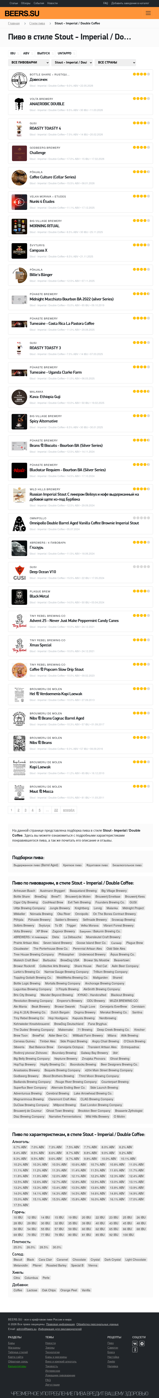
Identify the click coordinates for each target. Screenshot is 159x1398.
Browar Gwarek (65, 1006)
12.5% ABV (21, 1182)
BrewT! (56, 896)
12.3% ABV (117, 1176)
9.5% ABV (37, 1158)
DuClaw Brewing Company (31, 1105)
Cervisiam (138, 1006)
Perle (46, 1278)
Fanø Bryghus (97, 1024)
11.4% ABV (78, 1170)
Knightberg (82, 908)
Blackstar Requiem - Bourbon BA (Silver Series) (68, 470)
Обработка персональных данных (97, 1324)
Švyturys (37, 245)
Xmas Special (40, 645)
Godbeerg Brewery (45, 147)
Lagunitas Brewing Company (32, 989)
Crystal (95, 1259)
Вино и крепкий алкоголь (61, 1361)
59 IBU (72, 1229)
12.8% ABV (78, 1182)
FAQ (105, 3)
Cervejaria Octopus (70, 1047)
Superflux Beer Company (30, 1087)
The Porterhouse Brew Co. (50, 948)
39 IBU (86, 1223)
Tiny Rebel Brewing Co (47, 615)
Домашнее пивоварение (60, 1375)
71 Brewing (85, 1029)
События (39, 3)
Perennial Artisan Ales (87, 948)
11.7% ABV (136, 1170)
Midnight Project (133, 908)
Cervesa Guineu (24, 1041)
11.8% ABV (21, 1176)
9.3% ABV (20, 1158)
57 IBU (59, 1229)
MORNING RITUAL (44, 226)
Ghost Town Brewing (59, 1111)
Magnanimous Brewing (29, 1099)
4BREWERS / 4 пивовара (48, 542)
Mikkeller (19, 914)
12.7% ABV (59, 1182)
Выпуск (44, 53)
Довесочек (38, 80)
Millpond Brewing (64, 1105)
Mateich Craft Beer (26, 960)
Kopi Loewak (40, 767)
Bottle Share (40, 74)
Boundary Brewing (64, 1053)
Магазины (14, 1347)
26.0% (31, 1247)
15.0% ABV (21, 1199)
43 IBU (113, 1223)
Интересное (52, 1371)
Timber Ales (47, 1041)
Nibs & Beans (41, 743)
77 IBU (45, 1235)
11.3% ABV (59, 1170)
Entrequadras (130, 1047)
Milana (112, 1035)
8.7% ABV (72, 1153)
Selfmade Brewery (95, 919)
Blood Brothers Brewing (58, 1076)
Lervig (98, 908)
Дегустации (52, 1384)
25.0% (18, 1247)
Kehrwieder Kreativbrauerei (31, 1024)
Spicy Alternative (44, 421)
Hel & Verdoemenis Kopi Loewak (56, 694)
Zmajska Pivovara (93, 1058)
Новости (52, 3)
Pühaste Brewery (44, 294)
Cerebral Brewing (57, 1093)
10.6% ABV (78, 1164)
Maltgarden (100, 977)
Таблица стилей (18, 1352)
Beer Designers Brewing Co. (119, 1064)
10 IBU (18, 1217)
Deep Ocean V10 (43, 572)
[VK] (134, 1343)
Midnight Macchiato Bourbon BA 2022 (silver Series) (71, 299)
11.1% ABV (21, 1170)
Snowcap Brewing (123, 919)
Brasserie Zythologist (128, 1111)
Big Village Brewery (46, 220)
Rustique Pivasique (69, 74)
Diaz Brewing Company (29, 1116)
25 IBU (127, 1217)
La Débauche (72, 937)
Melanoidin (21, 1265)
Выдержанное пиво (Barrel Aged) (36, 865)
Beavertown (122, 960)
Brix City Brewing (25, 995)
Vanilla (86, 1290)
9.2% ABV (125, 1153)
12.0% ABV (59, 1176)
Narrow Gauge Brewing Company (67, 972)
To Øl (58, 925)
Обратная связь (18, 1361)
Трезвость (51, 1366)
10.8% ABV (117, 1164)
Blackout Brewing (122, 995)
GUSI (33, 123)
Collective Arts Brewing (55, 966)
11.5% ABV (98, 1170)
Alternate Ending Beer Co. (68, 1087)
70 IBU (31, 1235)
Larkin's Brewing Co (27, 972)
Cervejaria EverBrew (113, 1006)
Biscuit (18, 1259)
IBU (13, 53)
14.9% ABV (136, 1193)
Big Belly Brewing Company (32, 1058)
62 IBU (100, 1229)
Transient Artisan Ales (102, 1047)
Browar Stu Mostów (96, 960)
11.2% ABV (40, 1170)
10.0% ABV (109, 1158)
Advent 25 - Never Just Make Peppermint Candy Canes (74, 621)
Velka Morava (40, 196)
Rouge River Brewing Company (76, 1082)
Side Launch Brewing (104, 1087)
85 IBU (100, 1235)
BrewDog (41, 896)
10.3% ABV (40, 1164)
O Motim (119, 1116)
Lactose (32, 1290)
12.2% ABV (98, 1176)
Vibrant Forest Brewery (118, 925)
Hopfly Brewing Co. (52, 1064)
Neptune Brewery (65, 1058)
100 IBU (128, 1235)
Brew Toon (21, 1035)
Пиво (110, 1343)
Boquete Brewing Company (62, 1070)
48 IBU (141, 1223)
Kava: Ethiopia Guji (45, 397)
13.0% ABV (117, 1182)
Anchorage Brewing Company (104, 983)
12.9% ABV (98, 1182)
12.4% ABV (136, 1176)
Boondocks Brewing (83, 1064)
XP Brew (42, 931)
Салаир (116, 943)
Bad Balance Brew (41, 1047)
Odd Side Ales (116, 948)
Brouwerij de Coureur (28, 1111)
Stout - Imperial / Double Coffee (47, 85)
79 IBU (59, 1235)
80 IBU (72, 1235)
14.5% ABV (78, 1193)
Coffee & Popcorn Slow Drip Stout (57, 670)
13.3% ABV (40, 1187)
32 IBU (59, 1223)
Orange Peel (68, 1290)
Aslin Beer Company (125, 966)
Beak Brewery (41, 1006)
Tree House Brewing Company (34, 954)
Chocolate (79, 1259)
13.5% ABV (78, 1187)
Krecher (139, 1029)
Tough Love (87, 1006)
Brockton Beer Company (94, 1111)
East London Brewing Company (101, 1105)
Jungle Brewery (60, 908)
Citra (17, 1278)
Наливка (112, 1366)
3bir (115, 1053)
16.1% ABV (117, 1199)
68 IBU (141, 1229)
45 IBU (127, 1223)
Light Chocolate (135, 1259)
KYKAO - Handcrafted (92, 995)
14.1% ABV (40, 1193)
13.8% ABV (117, 1187)
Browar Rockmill (24, 966)
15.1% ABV (40, 1199)
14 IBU (45, 1217)
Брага (111, 1352)
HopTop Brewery (25, 1064)
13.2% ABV (21, 1187)
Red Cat (101, 966)
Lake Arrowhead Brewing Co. (93, 1093)
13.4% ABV (59, 1187)
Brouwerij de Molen (46, 689)
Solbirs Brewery (24, 925)
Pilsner (37, 1265)
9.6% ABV (55, 1158)
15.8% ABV (78, 1199)
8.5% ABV (37, 1153)
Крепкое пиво (72, 865)
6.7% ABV (20, 1147)
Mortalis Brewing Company (62, 983)
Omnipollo (38, 518)
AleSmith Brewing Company (101, 989)
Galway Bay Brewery (94, 1053)
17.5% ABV (21, 1205)
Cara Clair (45, 1259)
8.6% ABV (55, 1153)
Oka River (63, 914)
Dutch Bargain (60, 1012)
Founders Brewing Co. (110, 902)
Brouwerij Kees (135, 896)
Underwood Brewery (92, 954)
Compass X (38, 251)
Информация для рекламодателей (60, 1329)
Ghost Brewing (119, 1058)
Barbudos (49, 960)
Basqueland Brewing (83, 891)
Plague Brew (40, 591)
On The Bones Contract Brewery (114, 914)
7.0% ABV (37, 1147)
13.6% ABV (98, 1187)
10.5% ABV (59, 1164)
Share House (83, 966)
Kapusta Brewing (83, 1018)
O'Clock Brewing (134, 1041)
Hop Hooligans (58, 1018)
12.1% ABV (78, 1176)
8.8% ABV (90, 1153)
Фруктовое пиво (97, 865)
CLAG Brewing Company (97, 1099)
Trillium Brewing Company (110, 972)
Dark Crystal (113, 1259)
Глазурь (36, 548)
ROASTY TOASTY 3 (45, 348)
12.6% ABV (40, 1182)
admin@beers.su (26, 1329)
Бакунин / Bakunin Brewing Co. (100, 931)
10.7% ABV (98, 1164)
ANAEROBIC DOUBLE (47, 104)
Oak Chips (49, 1290)
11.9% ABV (40, 1176)
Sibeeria (19, 1047)
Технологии (52, 1352)
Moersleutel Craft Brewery (103, 937)
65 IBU (113, 1229)
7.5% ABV (72, 1147)
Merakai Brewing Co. (114, 1012)
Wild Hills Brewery (45, 489)
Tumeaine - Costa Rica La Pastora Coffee (62, 324)
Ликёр (111, 1361)
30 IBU (45, 1223)
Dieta (55, 937)
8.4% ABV (20, 1153)
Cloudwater (21, 948)
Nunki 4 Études (42, 202)
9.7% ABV (72, 1158)
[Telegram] (142, 1343)
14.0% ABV (21, 1193)
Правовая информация (60, 1324)
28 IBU (18, 1223)
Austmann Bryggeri (52, 891)
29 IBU (31, 1223)
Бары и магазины (56, 1357)
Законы (49, 1347)
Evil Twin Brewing (79, 902)
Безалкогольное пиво (127, 865)
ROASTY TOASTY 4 (45, 129)
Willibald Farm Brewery (88, 1035)
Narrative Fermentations (65, 1116)
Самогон (112, 1347)
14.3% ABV (59, 1193)
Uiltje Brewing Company (29, 908)
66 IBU (127, 1229)
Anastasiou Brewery (27, 1070)
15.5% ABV (59, 1199)
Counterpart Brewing (115, 1082)
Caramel (62, 1259)
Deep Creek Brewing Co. (113, 1029)
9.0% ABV (108, 1153)
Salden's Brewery (66, 919)
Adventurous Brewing (28, 1093)
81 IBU (86, 1235)
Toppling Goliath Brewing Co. (33, 977)
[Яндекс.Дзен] (134, 1349)
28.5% (44, 1247)
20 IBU (86, 1217)
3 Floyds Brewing (67, 989)
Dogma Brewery (84, 1012)
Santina (137, 1012)
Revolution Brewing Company (33, 1001)
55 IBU (45, 1229)
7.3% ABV (55, 1147)
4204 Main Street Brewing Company (108, 1070)
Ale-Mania (20, 1006)
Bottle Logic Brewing (27, 983)
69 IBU (18, 1235)
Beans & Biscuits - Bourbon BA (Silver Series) (66, 446)
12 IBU (31, 1217)
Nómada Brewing (41, 914)
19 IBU (72, 1217)
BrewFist (38, 1035)
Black (30, 1259)
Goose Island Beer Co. (91, 943)
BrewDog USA (69, 960)
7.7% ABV (90, 1147)
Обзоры (25, 3)
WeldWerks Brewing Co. (72, 977)
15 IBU (59, 1217)
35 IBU (72, 1223)
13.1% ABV (136, 1182)
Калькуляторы (17, 1366)
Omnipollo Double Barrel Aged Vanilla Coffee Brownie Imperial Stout (84, 523)
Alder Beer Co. (58, 1035)
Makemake (65, 1029)
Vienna (92, 1265)
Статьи (14, 3)
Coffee (18, 1290)
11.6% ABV (117, 1170)
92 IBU (113, 1235)
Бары (11, 1343)
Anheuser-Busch (24, 891)
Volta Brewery (41, 98)
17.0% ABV (136, 1199)
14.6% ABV (98, 1193)
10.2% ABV (21, 1164)
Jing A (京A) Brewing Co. (30, 1012)
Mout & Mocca (41, 792)
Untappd (65, 53)
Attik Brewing (129, 1035)
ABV (26, 53)
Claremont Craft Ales (62, 1099)
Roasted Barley (56, 1265)
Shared (117, 977)
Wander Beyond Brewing (57, 995)
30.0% (57, 1247)
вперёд (68, 809)
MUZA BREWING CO (124, 1001)
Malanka (36, 391)
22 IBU (100, 1217)
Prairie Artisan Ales (26, 943)
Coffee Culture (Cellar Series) (53, 177)
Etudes (60, 196)
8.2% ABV (125, 1147)
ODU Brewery (96, 1001)
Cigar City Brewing (26, 902)
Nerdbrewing (107, 1018)
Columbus (31, 1278)
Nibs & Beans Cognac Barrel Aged (57, 718)
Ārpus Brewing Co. (122, 954)
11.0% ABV (136, 1164)
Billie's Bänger (41, 275)
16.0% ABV (98, 1199)
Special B (77, 1265)
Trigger (71, 925)
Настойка (113, 1357)
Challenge (38, 153)
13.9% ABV (136, 1187)
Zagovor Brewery (63, 931)
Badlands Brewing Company (32, 1082)
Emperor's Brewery (69, 1001)
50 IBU (18, 1229)
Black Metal (39, 596)
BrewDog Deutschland (68, 1024)
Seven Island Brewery (57, 943)
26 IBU (141, 1217)
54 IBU (31, 1229)
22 (57, 809)
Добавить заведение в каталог (130, 3)
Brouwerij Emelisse (107, 896)
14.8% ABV (117, 1193)
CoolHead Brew (53, 902)
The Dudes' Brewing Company (34, 1029)
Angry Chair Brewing (105, 1041)
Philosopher (66, 954)
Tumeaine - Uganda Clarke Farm (56, 373)
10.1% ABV (128, 1158)
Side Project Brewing (73, 1041)
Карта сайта (15, 1357)
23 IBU (113, 1217)
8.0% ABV (108, 1147)
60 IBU (86, 1229)
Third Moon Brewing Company (99, 1076)
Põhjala (36, 172)
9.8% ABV (90, 1158)
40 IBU (100, 1223)
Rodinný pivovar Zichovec (30, 1053)
